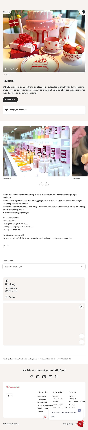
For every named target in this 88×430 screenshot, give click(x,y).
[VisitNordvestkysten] (13, 387)
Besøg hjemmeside (16, 110)
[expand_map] (81, 306)
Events (40, 411)
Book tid (9, 100)
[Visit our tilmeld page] (50, 377)
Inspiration (41, 399)
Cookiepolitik (58, 404)
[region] (44, 324)
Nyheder (72, 404)
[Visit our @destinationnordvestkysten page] (44, 377)
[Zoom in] (81, 335)
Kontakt (56, 401)
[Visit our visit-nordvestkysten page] (57, 377)
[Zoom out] (81, 341)
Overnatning (42, 402)
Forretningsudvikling (77, 401)
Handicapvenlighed (45, 405)
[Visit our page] (31, 377)
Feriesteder (41, 396)
